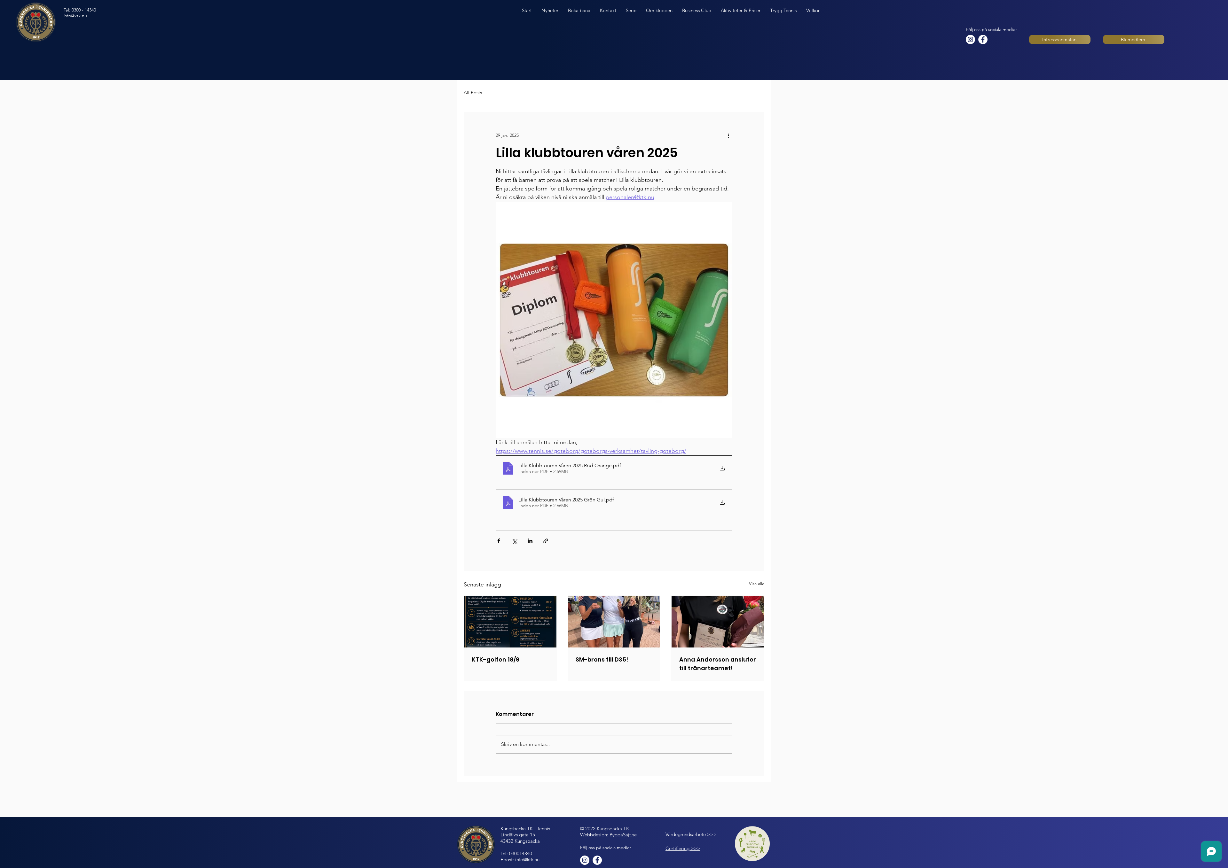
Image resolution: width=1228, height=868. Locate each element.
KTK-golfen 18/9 (495, 659)
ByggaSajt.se (623, 835)
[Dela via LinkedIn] (530, 541)
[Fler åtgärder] (728, 135)
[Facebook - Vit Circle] (983, 39)
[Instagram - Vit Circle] (970, 39)
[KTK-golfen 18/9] (510, 621)
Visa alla (756, 583)
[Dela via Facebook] (499, 541)
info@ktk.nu (75, 16)
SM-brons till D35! (602, 659)
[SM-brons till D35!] (614, 621)
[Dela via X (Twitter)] (514, 541)
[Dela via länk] (546, 541)
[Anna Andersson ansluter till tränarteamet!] (718, 621)
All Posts (473, 92)
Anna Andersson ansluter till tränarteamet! (717, 663)
